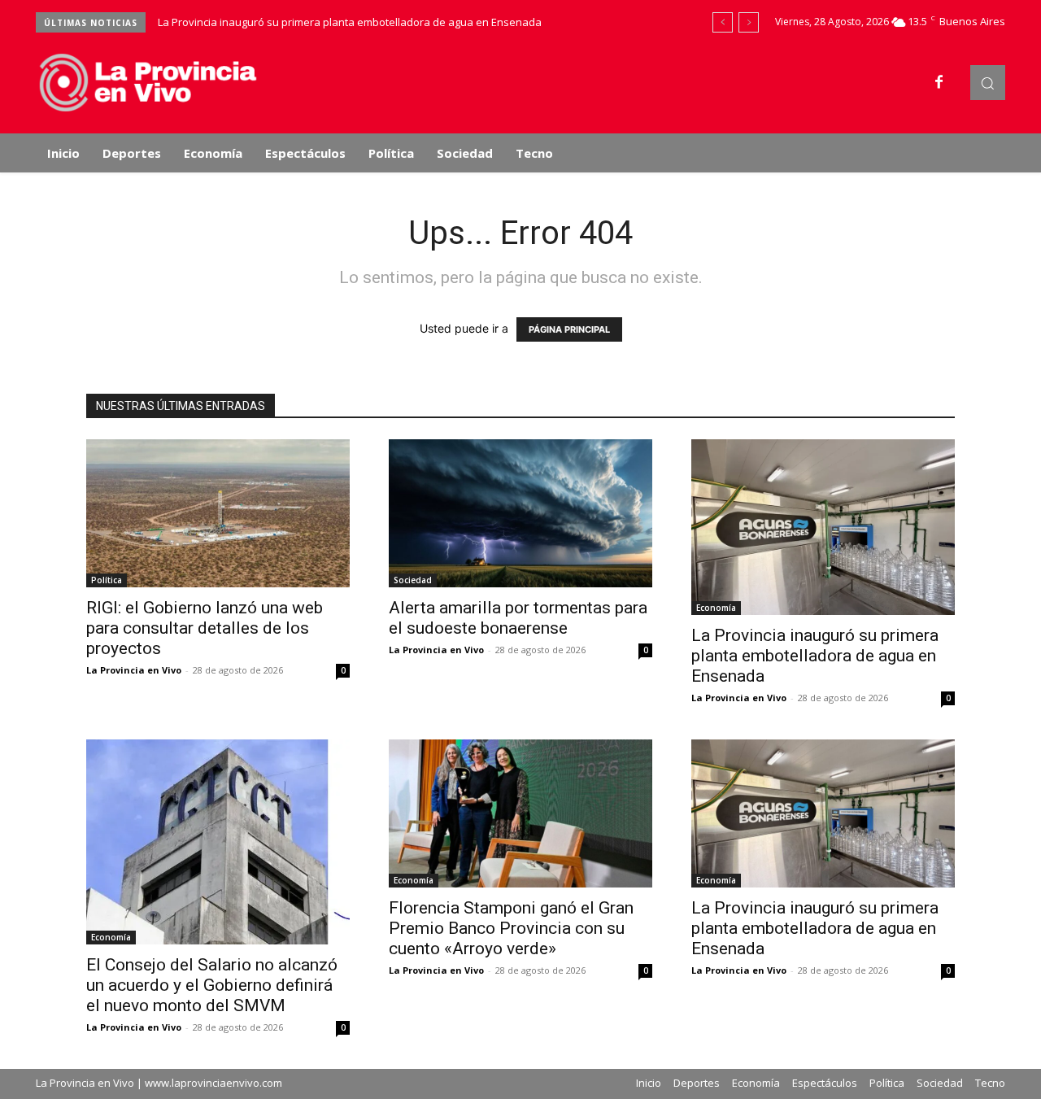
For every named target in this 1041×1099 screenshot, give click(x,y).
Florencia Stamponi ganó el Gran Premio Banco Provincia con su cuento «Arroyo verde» (511, 928)
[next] (748, 22)
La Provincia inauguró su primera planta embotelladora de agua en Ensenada (350, 22)
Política (106, 580)
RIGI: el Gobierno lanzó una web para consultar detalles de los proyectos (204, 628)
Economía (716, 607)
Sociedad (413, 580)
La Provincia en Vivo (133, 670)
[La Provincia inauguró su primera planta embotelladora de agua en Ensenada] (823, 527)
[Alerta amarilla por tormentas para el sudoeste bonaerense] (520, 513)
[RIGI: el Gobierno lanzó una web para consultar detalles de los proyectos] (218, 513)
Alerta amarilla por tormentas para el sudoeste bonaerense (518, 618)
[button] (987, 82)
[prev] (722, 22)
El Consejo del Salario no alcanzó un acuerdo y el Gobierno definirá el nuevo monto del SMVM (212, 985)
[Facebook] (939, 83)
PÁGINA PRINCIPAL (569, 329)
